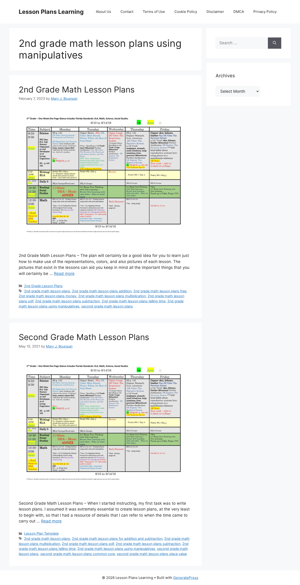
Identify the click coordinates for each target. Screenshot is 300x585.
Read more (64, 273)
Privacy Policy (265, 11)
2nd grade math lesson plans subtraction (67, 301)
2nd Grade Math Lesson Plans (77, 89)
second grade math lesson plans (107, 306)
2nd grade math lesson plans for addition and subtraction (117, 539)
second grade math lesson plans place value (152, 554)
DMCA (238, 11)
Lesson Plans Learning (51, 11)
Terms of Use (154, 11)
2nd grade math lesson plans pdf (88, 544)
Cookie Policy (185, 11)
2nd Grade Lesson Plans (43, 286)
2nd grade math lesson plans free (159, 291)
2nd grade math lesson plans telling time (133, 301)
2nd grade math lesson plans (47, 291)
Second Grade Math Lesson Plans (84, 337)
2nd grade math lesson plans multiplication (112, 296)
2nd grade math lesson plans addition (101, 291)
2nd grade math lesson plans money (47, 296)
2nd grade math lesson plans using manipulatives (116, 549)
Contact (126, 11)
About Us (103, 11)
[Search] (274, 43)
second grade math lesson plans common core (77, 554)
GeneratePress (185, 577)
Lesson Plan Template (41, 533)
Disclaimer (215, 11)
